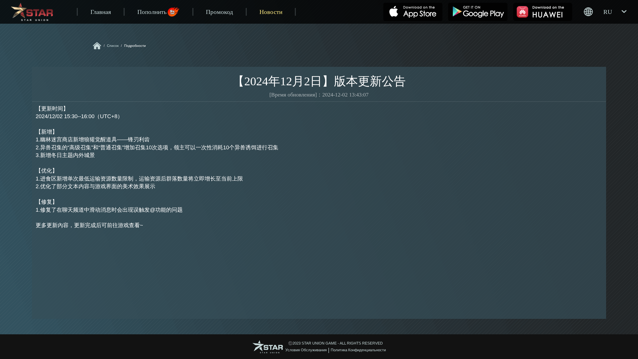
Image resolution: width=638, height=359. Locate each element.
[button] (605, 11)
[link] (97, 45)
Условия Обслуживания (306, 350)
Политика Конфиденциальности (358, 350)
